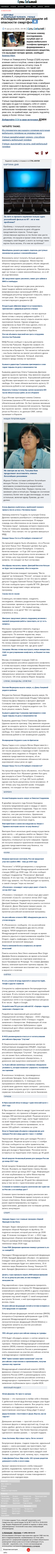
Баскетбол (16, 1509)
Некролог (47, 6)
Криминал (27, 1499)
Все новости (6, 1484)
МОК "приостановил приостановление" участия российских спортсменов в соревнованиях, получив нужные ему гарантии (24, 1361)
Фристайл (16, 1513)
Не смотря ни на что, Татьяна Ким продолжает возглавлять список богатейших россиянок (21, 473)
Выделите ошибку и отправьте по (22, 161)
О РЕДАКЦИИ (7, 1533)
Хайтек (7, 975)
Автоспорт (16, 1511)
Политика (5, 1496)
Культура (4, 1501)
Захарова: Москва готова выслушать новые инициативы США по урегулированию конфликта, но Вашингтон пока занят (26, 652)
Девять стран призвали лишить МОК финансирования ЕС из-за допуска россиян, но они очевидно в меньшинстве (25, 1277)
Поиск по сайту (7, 10)
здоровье (8, 15)
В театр (4, 1503)
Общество (27, 1496)
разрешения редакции (21, 1540)
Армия (34, 6)
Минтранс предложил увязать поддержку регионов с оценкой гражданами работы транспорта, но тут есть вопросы (24, 621)
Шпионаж (40, 6)
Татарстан (28, 1509)
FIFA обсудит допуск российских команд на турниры (24, 1333)
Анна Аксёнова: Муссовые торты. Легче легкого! (22, 1438)
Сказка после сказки (10, 594)
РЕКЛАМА (17, 1533)
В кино (15, 1496)
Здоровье (28, 6)
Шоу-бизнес (21, 6)
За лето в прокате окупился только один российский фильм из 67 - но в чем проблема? (24, 219)
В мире (4, 1486)
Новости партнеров (9, 1491)
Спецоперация (5, 6)
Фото (3, 1488)
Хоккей (4, 1511)
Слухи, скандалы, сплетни (17, 681)
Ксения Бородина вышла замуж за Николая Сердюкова (25, 798)
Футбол (4, 1509)
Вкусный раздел (12, 1388)
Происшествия (41, 1496)
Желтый (16, 1501)
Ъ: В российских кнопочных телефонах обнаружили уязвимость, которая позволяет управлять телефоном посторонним (25, 1067)
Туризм (7, 1096)
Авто (37, 1499)
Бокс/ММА (5, 1516)
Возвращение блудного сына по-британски (20, 740)
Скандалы (13, 6)
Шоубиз (8, 792)
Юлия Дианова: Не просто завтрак (16, 1394)
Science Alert (8, 55)
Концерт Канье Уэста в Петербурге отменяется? (22, 538)
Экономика (5, 1499)
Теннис (4, 1513)
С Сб (36, 28)
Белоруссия (29, 1511)
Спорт (7, 1213)
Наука (7, 853)
